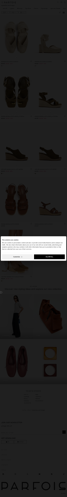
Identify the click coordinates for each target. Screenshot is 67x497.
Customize (16, 257)
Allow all (49, 256)
